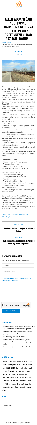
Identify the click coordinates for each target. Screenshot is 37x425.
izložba (23, 364)
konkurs (12, 214)
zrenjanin (29, 387)
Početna (4, 43)
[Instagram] (20, 418)
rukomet (23, 380)
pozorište (5, 377)
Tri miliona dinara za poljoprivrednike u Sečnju (18, 229)
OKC (10, 374)
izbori (18, 365)
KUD (17, 371)
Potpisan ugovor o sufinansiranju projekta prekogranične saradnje (17, 333)
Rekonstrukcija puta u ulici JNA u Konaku (17, 347)
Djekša (19, 362)
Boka (10, 361)
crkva (14, 362)
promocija (28, 377)
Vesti (9, 43)
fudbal (4, 364)
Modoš (28, 371)
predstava (20, 377)
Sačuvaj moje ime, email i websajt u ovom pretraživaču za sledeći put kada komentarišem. (16, 279)
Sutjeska (28, 383)
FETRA (30, 362)
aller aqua (5, 214)
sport (22, 384)
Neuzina (4, 374)
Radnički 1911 (14, 380)
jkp (17, 368)
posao (17, 214)
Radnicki (5, 380)
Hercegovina (12, 364)
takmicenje (6, 387)
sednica (29, 380)
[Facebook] (17, 418)
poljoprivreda (23, 374)
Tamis (12, 387)
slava (18, 384)
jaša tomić (10, 367)
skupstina (12, 384)
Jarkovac (29, 364)
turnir (17, 387)
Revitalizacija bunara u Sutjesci (14, 337)
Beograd (4, 361)
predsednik (13, 377)
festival (24, 361)
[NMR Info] (18, 4)
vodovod (22, 387)
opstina (15, 374)
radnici (22, 214)
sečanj (28, 214)
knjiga (25, 368)
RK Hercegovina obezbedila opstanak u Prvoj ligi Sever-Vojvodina (18, 242)
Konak (30, 368)
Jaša (3, 368)
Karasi (21, 368)
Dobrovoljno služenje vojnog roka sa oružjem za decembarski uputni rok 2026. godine (19, 328)
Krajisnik (11, 370)
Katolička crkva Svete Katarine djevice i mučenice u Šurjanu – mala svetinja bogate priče (18, 342)
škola (4, 390)
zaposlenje (6, 217)
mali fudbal (22, 371)
